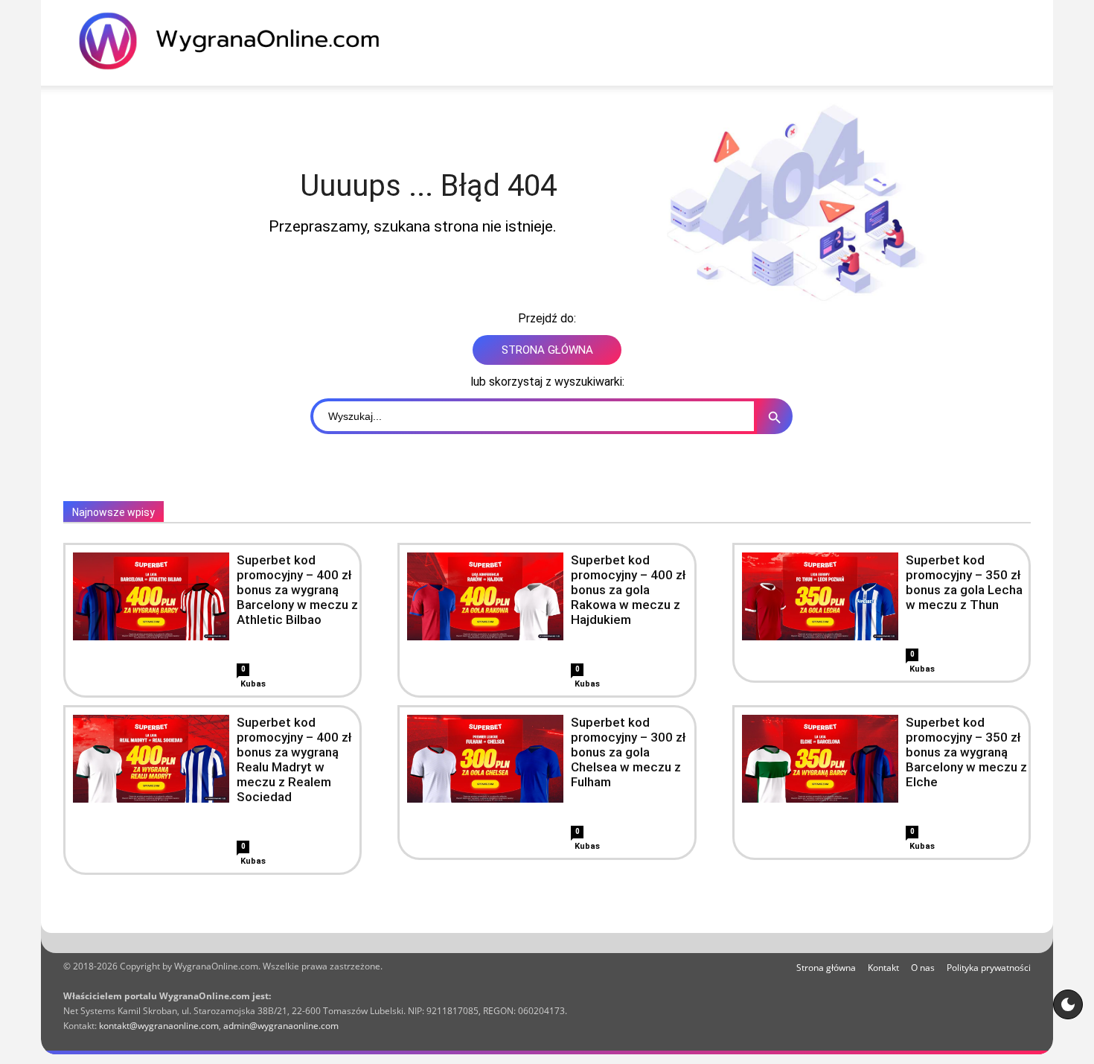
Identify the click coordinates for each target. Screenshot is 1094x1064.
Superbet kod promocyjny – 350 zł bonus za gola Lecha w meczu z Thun (964, 582)
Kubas (253, 684)
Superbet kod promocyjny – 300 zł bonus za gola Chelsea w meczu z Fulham (628, 752)
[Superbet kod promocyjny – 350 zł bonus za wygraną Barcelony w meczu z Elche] (820, 759)
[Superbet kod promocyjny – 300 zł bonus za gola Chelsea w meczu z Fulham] (485, 759)
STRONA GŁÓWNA (547, 350)
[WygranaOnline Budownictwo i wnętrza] (238, 41)
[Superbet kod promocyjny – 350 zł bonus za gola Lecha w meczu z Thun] (820, 596)
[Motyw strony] (1068, 1004)
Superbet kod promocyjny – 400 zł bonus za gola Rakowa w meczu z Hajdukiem (628, 589)
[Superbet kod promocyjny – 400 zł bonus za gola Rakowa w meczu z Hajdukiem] (485, 596)
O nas (923, 967)
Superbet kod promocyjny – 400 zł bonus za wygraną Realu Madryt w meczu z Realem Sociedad (294, 759)
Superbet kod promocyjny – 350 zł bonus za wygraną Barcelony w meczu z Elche (966, 752)
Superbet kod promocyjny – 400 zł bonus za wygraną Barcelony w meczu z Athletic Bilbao (297, 589)
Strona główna (826, 967)
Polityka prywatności (989, 967)
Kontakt (883, 967)
